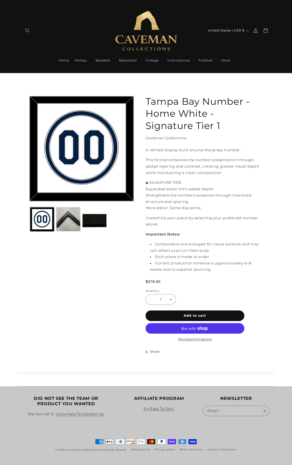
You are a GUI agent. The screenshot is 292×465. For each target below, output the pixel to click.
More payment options (195, 339)
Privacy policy (165, 449)
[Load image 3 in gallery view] (94, 219)
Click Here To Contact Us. (80, 414)
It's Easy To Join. (159, 408)
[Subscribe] (264, 411)
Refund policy (141, 449)
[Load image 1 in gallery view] (42, 219)
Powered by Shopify (112, 449)
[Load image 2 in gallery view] (68, 219)
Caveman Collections (82, 449)
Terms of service (191, 449)
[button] (27, 31)
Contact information (222, 449)
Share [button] (155, 352)
